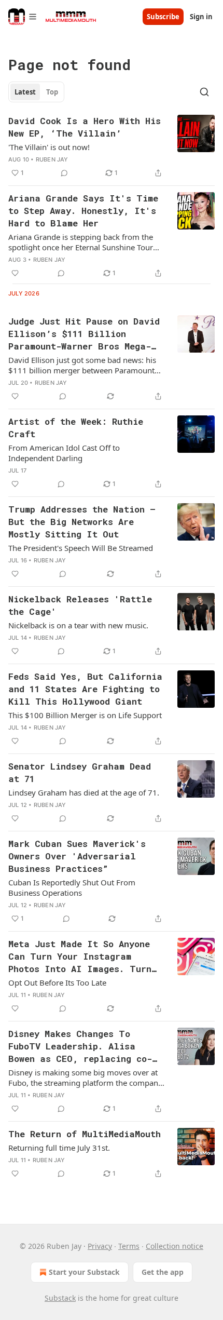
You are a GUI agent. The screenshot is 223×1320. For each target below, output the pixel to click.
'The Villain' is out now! (49, 147)
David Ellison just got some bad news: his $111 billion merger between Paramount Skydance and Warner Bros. (82, 365)
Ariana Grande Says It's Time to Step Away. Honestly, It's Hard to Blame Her (83, 210)
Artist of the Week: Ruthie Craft (75, 427)
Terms (129, 1246)
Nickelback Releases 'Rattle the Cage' (80, 605)
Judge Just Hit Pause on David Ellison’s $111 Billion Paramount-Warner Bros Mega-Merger (84, 334)
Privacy (100, 1246)
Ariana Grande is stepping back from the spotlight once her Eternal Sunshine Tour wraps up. (80, 242)
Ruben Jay (52, 159)
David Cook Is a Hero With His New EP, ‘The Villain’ (84, 127)
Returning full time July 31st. (59, 1147)
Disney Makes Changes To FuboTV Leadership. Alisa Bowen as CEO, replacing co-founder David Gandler (80, 1046)
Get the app (163, 1272)
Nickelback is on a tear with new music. (78, 625)
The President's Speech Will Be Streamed (80, 548)
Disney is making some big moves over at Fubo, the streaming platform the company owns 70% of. (85, 1077)
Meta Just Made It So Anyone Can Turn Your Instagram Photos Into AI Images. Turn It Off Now (79, 956)
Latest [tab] (25, 92)
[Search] (204, 92)
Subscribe (163, 16)
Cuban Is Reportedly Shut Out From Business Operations (71, 887)
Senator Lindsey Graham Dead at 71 (79, 772)
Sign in (201, 16)
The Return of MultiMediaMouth (84, 1134)
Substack (60, 1298)
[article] (111, 147)
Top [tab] (52, 92)
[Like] (15, 273)
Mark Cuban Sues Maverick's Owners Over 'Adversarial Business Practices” (77, 856)
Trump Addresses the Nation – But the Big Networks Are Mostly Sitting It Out (82, 521)
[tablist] (36, 92)
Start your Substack (84, 1272)
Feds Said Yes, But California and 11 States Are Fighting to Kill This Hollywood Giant (85, 688)
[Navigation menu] (22, 16)
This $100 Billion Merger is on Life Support (85, 715)
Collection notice (174, 1246)
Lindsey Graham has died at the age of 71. (83, 792)
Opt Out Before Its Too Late (57, 982)
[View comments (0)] (64, 173)
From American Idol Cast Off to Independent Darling (64, 452)
